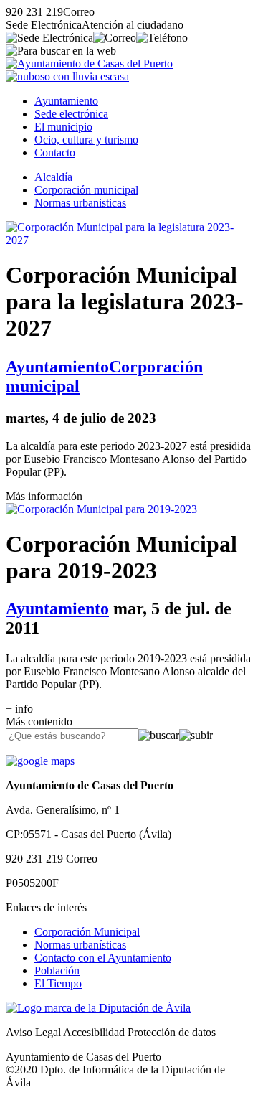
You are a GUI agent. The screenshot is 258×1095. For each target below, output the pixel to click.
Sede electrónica (71, 114)
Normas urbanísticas (80, 945)
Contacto (54, 152)
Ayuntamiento (66, 101)
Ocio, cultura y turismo (86, 139)
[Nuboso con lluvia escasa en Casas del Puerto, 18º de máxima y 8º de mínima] (67, 76)
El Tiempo (58, 983)
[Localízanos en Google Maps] (40, 761)
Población (57, 970)
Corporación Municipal (87, 932)
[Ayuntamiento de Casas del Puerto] (89, 63)
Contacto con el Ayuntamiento (102, 957)
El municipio (63, 127)
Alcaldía (53, 177)
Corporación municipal (86, 190)
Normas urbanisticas (80, 203)
